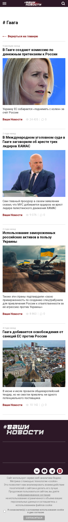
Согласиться (34, 517)
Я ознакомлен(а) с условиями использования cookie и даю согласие (35, 511)
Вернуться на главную (23, 36)
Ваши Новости (12, 119)
